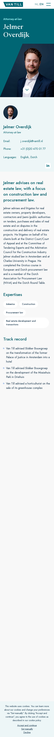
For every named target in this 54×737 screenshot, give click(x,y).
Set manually (27, 729)
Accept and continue (27, 725)
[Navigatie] (48, 4)
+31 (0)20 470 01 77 (33, 149)
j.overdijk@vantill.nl (31, 141)
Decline (27, 732)
